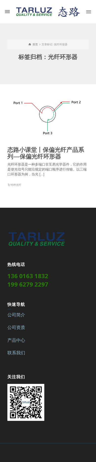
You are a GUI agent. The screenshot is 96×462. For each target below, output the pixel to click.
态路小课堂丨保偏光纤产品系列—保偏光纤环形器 (45, 152)
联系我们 (16, 353)
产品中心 (16, 340)
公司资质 (16, 327)
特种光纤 (16, 185)
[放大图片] (48, 116)
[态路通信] (48, 11)
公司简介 (16, 315)
